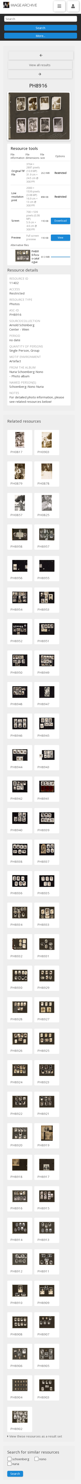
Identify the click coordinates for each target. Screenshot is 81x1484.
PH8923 (43, 1082)
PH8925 (43, 1050)
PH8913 (43, 1240)
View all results (39, 65)
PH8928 (16, 1019)
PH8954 (16, 609)
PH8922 (16, 1113)
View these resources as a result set (35, 1436)
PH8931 (43, 956)
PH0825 (43, 515)
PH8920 (16, 1145)
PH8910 (16, 1303)
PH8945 (43, 735)
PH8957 (43, 546)
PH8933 (43, 924)
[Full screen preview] (38, 116)
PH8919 (43, 1145)
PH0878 (43, 483)
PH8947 (43, 704)
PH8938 (16, 861)
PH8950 (16, 672)
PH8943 (43, 767)
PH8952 (16, 641)
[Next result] (40, 74)
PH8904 (16, 1397)
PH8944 (16, 767)
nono (42, 1459)
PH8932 (16, 956)
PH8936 (16, 893)
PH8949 (43, 672)
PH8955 (43, 578)
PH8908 (16, 1334)
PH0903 (43, 452)
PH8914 (16, 1240)
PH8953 (43, 609)
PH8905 (43, 1366)
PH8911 (43, 1271)
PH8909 (43, 1303)
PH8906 (16, 1366)
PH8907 (43, 1334)
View (60, 237)
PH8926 (16, 1050)
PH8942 (16, 798)
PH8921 (43, 1113)
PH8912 (16, 1271)
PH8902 (16, 1429)
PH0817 (16, 452)
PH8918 (16, 1177)
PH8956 (16, 578)
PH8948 (16, 704)
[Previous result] (41, 55)
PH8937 (43, 861)
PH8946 (16, 735)
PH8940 (16, 830)
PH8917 (43, 1177)
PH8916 (16, 1208)
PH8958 (16, 546)
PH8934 (16, 924)
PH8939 (43, 830)
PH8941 (43, 798)
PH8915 (43, 1208)
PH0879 (16, 483)
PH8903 (43, 1397)
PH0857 (16, 515)
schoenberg (20, 1459)
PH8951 (43, 641)
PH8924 (16, 1082)
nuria (15, 1464)
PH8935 (43, 893)
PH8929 (43, 987)
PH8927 (43, 1019)
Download (60, 220)
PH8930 (16, 987)
